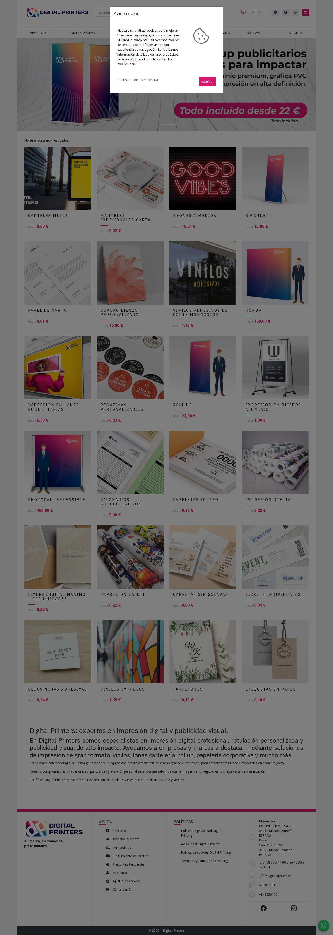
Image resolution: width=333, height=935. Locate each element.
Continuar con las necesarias (138, 80)
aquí (133, 64)
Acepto (207, 81)
